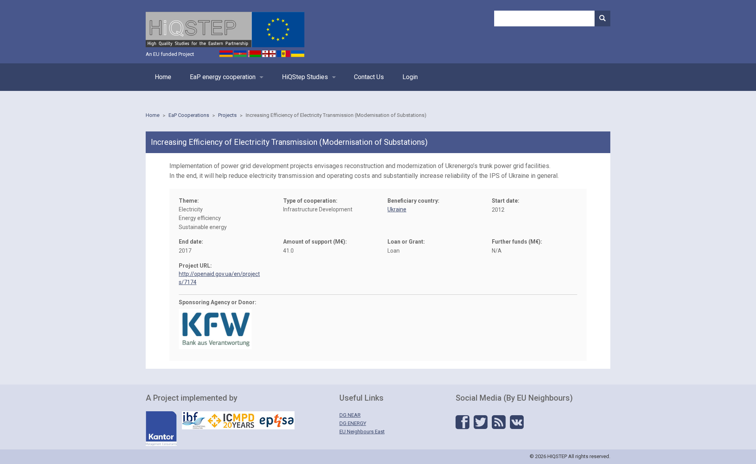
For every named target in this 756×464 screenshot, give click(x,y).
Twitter (480, 422)
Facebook (462, 422)
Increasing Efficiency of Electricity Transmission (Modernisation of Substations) (336, 115)
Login (410, 77)
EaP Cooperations (189, 115)
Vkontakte (517, 422)
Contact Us (369, 77)
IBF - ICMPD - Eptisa (238, 420)
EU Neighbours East (362, 431)
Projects (227, 115)
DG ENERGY (352, 423)
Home (163, 77)
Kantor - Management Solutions (161, 428)
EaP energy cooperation (223, 77)
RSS (499, 422)
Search (602, 18)
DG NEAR (350, 415)
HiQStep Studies (305, 77)
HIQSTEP (225, 29)
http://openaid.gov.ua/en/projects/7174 (219, 278)
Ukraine (396, 209)
